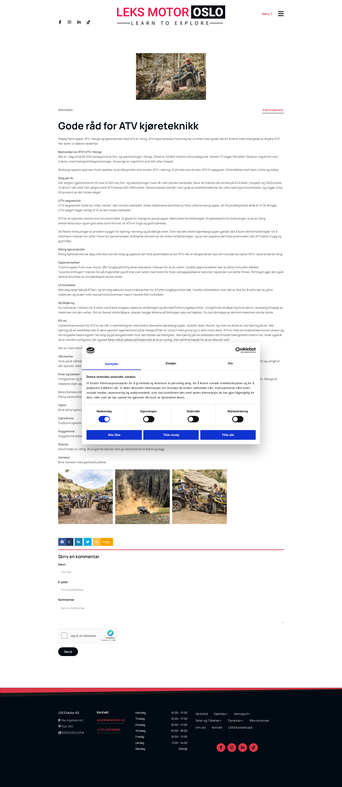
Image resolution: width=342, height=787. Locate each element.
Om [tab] (230, 363)
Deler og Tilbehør (207, 720)
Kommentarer (272, 110)
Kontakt (217, 727)
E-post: (63, 582)
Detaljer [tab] (171, 363)
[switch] (148, 419)
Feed (106, 542)
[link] (222, 714)
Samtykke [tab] (112, 364)
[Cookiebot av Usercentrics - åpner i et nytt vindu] (238, 350)
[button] (258, 14)
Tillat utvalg (171, 434)
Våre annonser (259, 720)
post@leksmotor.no (111, 720)
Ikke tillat (114, 434)
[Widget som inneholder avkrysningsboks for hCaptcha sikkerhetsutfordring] (88, 635)
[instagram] (69, 22)
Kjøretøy (220, 714)
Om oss (201, 727)
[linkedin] (79, 22)
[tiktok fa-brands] (88, 22)
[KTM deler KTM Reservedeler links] (221, 720)
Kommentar (66, 600)
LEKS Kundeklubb (240, 727)
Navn (62, 564)
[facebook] (60, 22)
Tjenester (234, 720)
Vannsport (241, 714)
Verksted (202, 714)
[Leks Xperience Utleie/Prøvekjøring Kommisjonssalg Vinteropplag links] (243, 720)
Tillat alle (228, 434)
